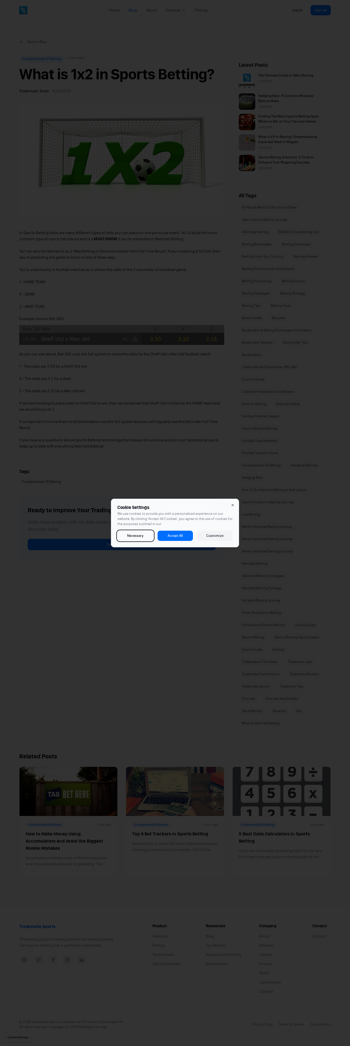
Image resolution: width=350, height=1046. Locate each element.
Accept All (175, 535)
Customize (214, 535)
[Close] (233, 505)
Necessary (135, 535)
